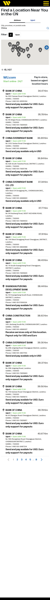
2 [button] (17, 459)
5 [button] (30, 459)
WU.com (9, 77)
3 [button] (21, 459)
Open (17, 35)
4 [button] (26, 459)
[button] (40, 459)
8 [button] (36, 459)
